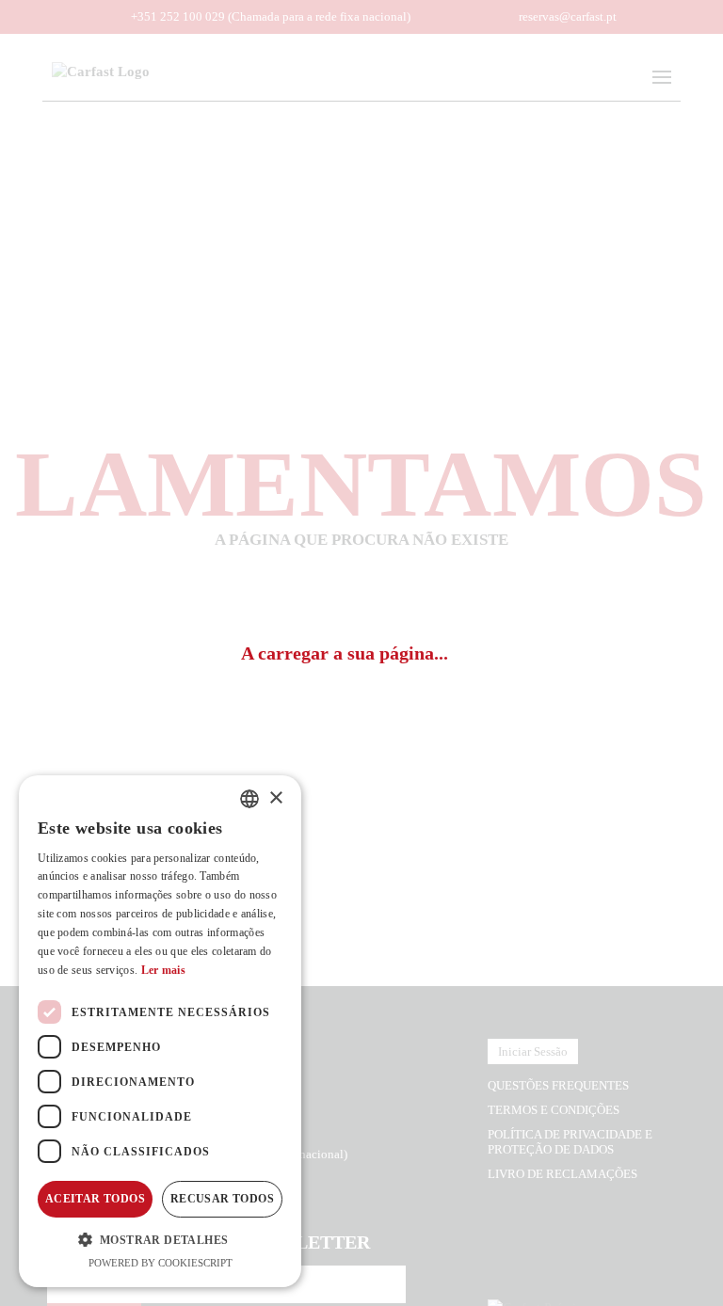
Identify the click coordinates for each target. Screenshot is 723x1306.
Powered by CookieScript (160, 1262)
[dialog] (160, 1031)
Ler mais (163, 970)
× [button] (275, 798)
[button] (160, 1239)
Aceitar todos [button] (95, 1198)
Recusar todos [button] (222, 1198)
